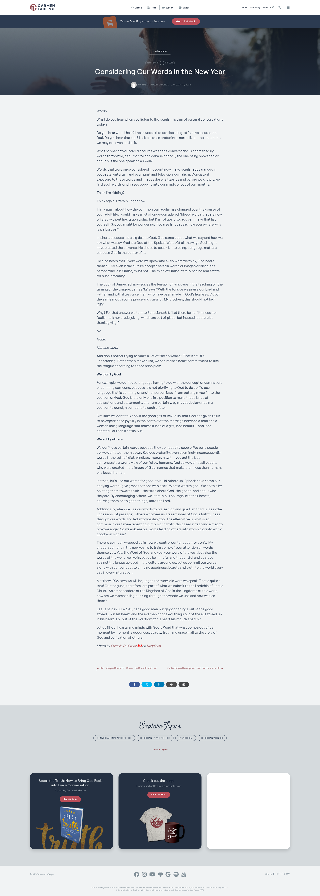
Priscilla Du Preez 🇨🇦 (126, 646)
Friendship (153, 63)
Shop (185, 7)
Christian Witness (212, 738)
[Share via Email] (183, 684)
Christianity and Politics (155, 738)
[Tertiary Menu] (288, 7)
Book (244, 7)
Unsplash (154, 646)
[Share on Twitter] (147, 684)
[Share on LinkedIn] (159, 684)
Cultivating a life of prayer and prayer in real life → (195, 668)
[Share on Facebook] (134, 684)
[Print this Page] (171, 684)
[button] (279, 7)
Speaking (255, 7)
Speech (169, 63)
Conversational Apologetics (114, 738)
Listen (138, 7)
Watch (169, 7)
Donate (267, 7)
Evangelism (185, 738)
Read (153, 7)
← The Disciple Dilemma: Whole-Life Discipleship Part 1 (127, 670)
